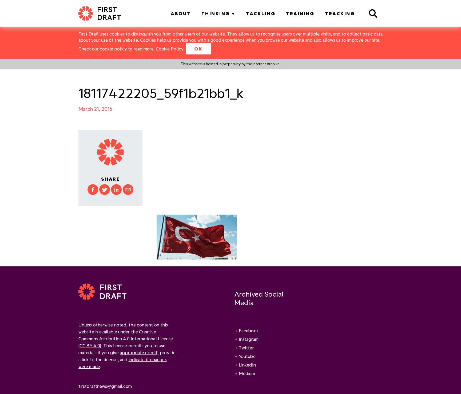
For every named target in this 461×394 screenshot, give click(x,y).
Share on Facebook (93, 189)
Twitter (246, 347)
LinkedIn (247, 364)
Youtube (247, 356)
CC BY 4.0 (90, 345)
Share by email (128, 189)
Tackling (260, 13)
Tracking (340, 13)
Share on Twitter (104, 189)
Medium (247, 373)
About (181, 13)
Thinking (215, 13)
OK (198, 48)
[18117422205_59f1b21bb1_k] (197, 236)
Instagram (249, 339)
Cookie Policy (170, 48)
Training (300, 13)
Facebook (249, 330)
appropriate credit (138, 352)
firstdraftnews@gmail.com (105, 386)
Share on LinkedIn (116, 189)
